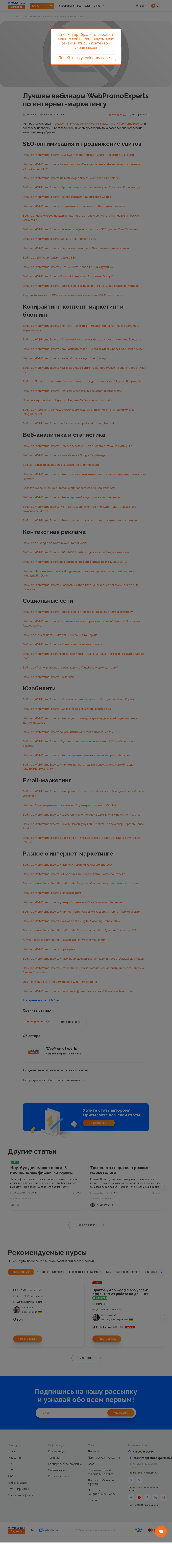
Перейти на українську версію (85, 58)
